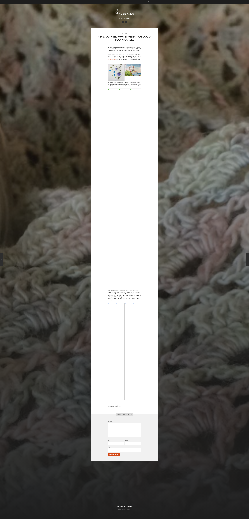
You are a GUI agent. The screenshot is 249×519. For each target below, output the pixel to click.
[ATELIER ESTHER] (124, 12)
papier (113, 406)
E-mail (127, 440)
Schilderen (115, 405)
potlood (116, 406)
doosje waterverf (112, 59)
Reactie (110, 421)
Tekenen (120, 405)
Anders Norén (127, 509)
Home (102, 2)
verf (120, 406)
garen (109, 406)
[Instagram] (123, 22)
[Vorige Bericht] (1, 259)
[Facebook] (126, 22)
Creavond (129, 2)
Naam (109, 440)
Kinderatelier (120, 2)
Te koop (136, 2)
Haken (111, 405)
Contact (143, 2)
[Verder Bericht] (247, 259)
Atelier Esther (110, 2)
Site (109, 447)
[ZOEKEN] (148, 2)
